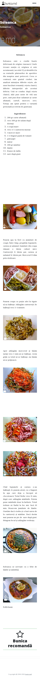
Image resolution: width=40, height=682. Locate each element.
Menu (34, 3)
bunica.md (28, 674)
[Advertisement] (20, 178)
